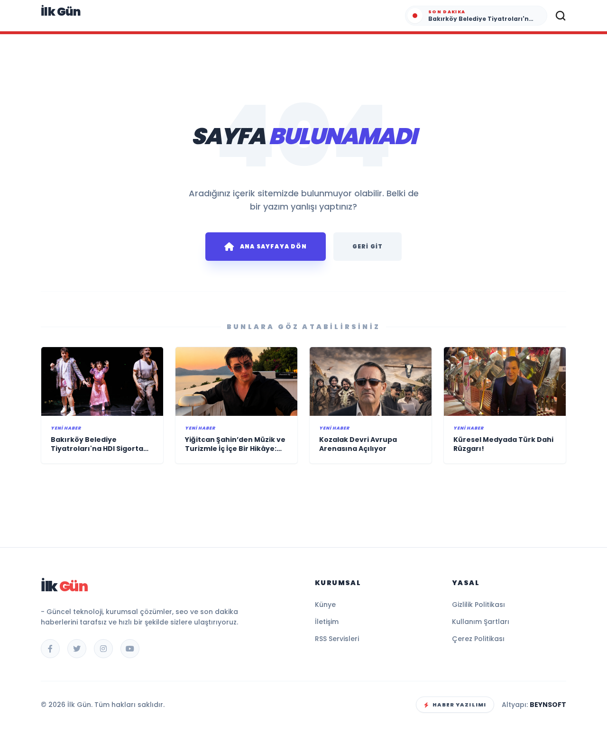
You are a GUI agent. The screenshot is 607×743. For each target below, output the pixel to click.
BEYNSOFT (548, 704)
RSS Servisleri (337, 638)
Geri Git (367, 246)
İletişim (327, 621)
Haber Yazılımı (459, 704)
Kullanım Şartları (480, 621)
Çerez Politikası (478, 638)
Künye (325, 604)
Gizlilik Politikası (478, 604)
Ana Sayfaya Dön (273, 246)
